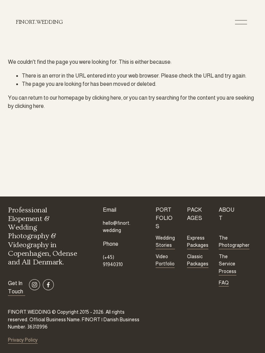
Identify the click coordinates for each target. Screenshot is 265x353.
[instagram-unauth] (34, 284)
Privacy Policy (23, 340)
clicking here (106, 98)
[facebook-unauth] (48, 284)
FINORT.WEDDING (39, 22)
